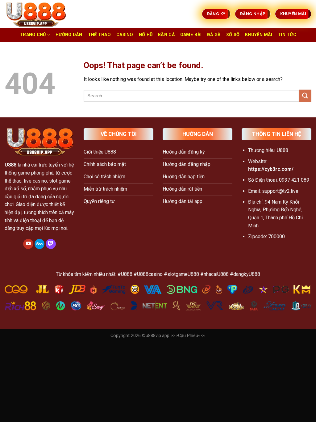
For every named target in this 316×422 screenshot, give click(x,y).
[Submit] (305, 96)
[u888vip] (35, 14)
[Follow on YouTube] (28, 244)
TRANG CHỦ (33, 34)
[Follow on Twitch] (51, 244)
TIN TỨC (287, 34)
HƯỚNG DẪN (69, 34)
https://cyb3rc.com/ (270, 169)
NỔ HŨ (145, 34)
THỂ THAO (99, 34)
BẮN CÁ (166, 34)
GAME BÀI (191, 34)
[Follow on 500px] (40, 244)
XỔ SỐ (232, 34)
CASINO (124, 34)
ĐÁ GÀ (213, 34)
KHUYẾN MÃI (258, 34)
